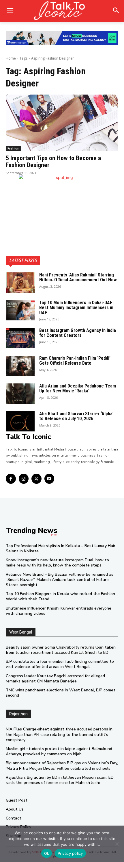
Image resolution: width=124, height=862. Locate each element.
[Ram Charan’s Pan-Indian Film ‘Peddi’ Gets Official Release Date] (20, 366)
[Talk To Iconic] (62, 11)
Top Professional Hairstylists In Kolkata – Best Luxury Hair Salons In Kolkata (60, 548)
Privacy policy (70, 853)
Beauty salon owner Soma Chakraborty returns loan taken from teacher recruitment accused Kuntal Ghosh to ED (61, 650)
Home (11, 58)
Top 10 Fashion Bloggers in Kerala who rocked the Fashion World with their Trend (60, 596)
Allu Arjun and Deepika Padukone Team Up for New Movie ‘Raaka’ (77, 388)
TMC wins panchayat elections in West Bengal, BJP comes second (60, 692)
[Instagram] (24, 479)
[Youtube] (49, 479)
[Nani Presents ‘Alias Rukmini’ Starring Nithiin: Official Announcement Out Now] (20, 282)
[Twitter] (36, 479)
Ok (46, 853)
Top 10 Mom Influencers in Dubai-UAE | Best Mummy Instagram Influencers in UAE (76, 307)
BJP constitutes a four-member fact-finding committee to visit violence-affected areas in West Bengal (60, 664)
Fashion (13, 148)
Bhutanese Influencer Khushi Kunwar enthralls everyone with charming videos (58, 611)
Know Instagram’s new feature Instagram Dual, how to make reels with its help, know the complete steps (57, 562)
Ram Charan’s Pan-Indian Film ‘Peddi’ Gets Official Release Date (74, 360)
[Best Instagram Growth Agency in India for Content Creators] (20, 338)
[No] (117, 844)
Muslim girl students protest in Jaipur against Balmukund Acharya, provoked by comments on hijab (59, 751)
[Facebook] (11, 479)
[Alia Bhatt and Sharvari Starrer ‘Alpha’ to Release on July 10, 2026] (20, 421)
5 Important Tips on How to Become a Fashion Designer (53, 161)
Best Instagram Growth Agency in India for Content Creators (77, 333)
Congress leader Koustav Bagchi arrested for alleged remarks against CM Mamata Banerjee (55, 678)
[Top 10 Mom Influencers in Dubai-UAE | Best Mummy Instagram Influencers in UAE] (20, 310)
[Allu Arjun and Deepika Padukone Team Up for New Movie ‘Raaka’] (20, 393)
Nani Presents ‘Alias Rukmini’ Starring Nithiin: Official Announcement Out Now (78, 277)
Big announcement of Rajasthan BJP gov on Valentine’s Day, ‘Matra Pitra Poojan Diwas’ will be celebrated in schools (62, 765)
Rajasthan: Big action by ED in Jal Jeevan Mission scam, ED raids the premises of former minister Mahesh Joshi (60, 780)
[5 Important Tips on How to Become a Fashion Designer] (62, 123)
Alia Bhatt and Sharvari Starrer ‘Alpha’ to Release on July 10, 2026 (76, 416)
